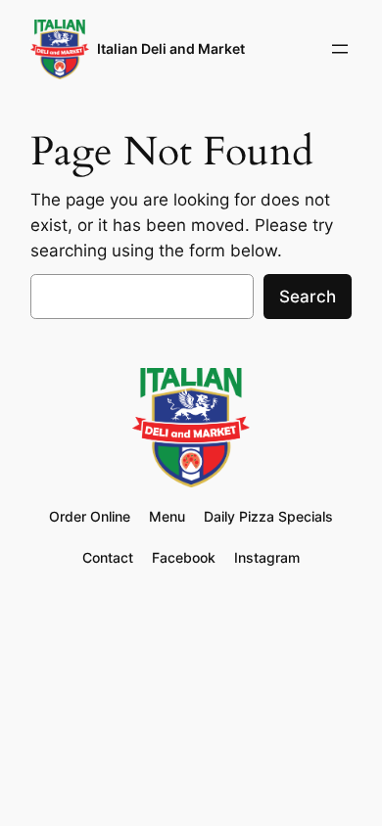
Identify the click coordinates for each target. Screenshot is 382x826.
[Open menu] (340, 49)
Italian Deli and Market (171, 48)
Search (307, 296)
